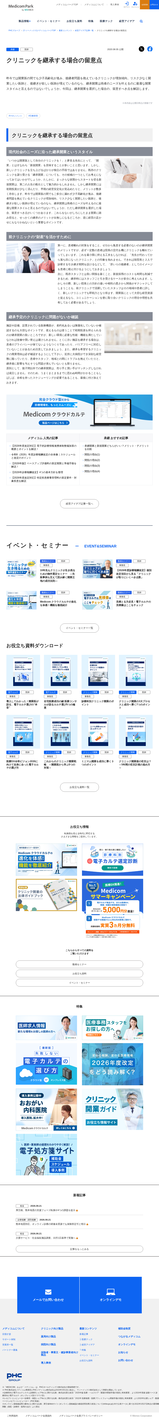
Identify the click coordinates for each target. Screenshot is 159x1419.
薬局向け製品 (48, 1336)
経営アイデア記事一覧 (84, 30)
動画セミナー (79, 964)
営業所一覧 (7, 1344)
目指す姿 (6, 1334)
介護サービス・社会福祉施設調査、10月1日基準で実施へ (45, 1238)
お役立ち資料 (74, 21)
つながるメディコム (129, 1336)
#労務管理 (33, 116)
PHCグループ (14, 30)
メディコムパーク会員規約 (38, 1416)
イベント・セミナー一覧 (79, 628)
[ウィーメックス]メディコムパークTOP (39, 30)
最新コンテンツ (65, 30)
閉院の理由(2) (92, 460)
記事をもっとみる (79, 1249)
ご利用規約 (12, 1416)
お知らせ (123, 1352)
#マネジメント (15, 116)
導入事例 (114, 4)
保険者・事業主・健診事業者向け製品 (59, 1353)
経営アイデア (127, 21)
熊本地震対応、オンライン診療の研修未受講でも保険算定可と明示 (51, 1224)
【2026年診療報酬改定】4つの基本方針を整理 (37, 472)
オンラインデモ (127, 1344)
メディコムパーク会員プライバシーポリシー (81, 1416)
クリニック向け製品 (52, 1328)
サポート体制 (8, 1339)
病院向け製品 (48, 1344)
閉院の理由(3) (92, 465)
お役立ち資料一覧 (79, 787)
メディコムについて (94, 4)
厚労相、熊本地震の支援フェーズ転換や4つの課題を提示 (45, 1210)
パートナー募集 (10, 1350)
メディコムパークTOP (67, 4)
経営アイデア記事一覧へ (79, 503)
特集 (91, 21)
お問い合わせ (125, 1360)
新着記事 (84, 1334)
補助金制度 (124, 1328)
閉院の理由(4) (92, 471)
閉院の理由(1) (92, 454)
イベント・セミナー (48, 21)
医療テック (106, 21)
